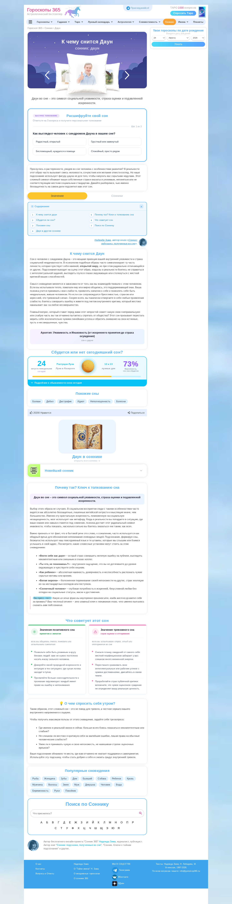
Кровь (130, 778)
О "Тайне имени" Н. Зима (86, 869)
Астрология (124, 22)
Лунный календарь (99, 22)
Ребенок (116, 778)
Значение (57, 195)
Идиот (81, 401)
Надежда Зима (103, 240)
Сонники (117, 195)
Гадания (62, 22)
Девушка (90, 784)
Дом (75, 778)
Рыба (35, 778)
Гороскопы (43, 22)
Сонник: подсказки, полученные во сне (79, 845)
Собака (102, 778)
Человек (105, 784)
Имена (181, 22)
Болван (36, 401)
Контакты (40, 869)
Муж (76, 784)
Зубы (64, 778)
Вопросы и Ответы (45, 873)
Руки (57, 790)
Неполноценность (100, 401)
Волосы (52, 784)
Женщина (49, 778)
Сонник (169, 22)
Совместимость (148, 22)
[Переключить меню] (30, 22)
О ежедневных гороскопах (87, 873)
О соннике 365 (81, 878)
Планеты (198, 22)
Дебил (50, 401)
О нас (38, 864)
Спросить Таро (183, 13)
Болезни (121, 401)
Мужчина (37, 784)
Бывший (87, 778)
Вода (119, 784)
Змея (66, 784)
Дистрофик (65, 401)
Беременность (40, 790)
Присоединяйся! (140, 8)
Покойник (70, 790)
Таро (77, 22)
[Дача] (105, 77)
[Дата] (69, 77)
